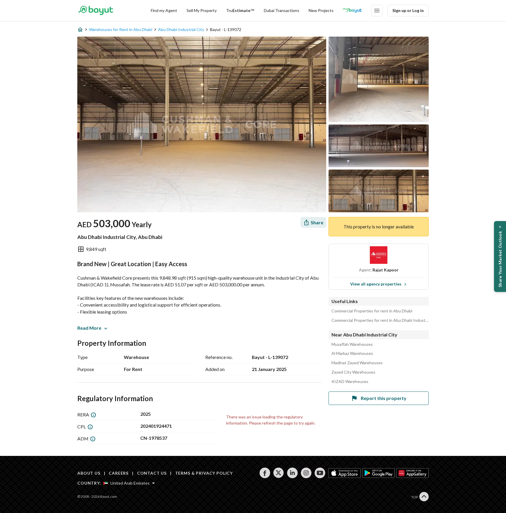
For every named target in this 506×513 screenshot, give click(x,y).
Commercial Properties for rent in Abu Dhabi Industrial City (380, 320)
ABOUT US (88, 473)
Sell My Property (202, 10)
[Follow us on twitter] (278, 473)
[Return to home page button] (95, 10)
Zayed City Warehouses (353, 372)
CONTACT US (152, 473)
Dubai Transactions (281, 10)
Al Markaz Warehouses (352, 353)
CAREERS (119, 473)
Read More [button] (89, 328)
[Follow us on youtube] (319, 473)
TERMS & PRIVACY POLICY (204, 473)
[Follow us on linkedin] (292, 473)
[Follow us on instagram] (306, 473)
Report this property (383, 398)
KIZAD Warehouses (349, 381)
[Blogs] (352, 10)
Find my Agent (164, 10)
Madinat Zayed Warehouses (357, 362)
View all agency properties (375, 283)
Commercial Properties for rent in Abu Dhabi (371, 311)
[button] (500, 256)
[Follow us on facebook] (264, 473)
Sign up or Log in (408, 10)
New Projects (321, 10)
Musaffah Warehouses (352, 344)
